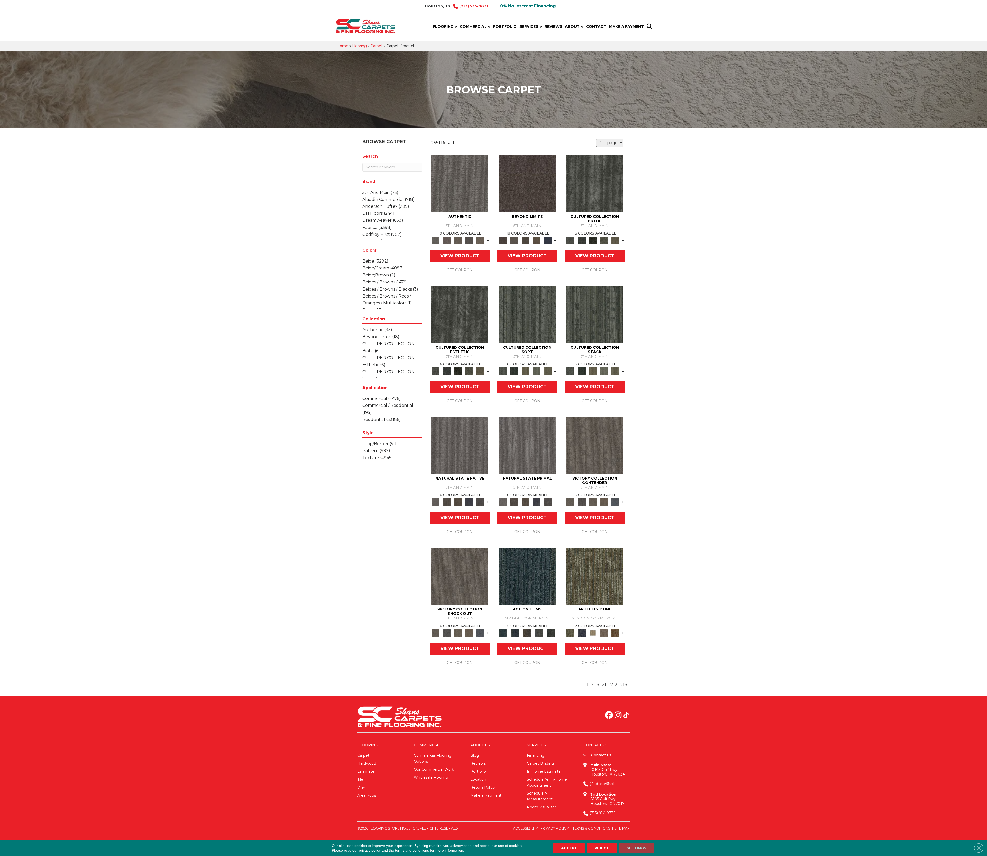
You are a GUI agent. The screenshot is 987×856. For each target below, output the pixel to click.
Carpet (377, 45)
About (572, 26)
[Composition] (604, 240)
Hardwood (366, 763)
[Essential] (446, 502)
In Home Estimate (544, 771)
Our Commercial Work (434, 769)
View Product (459, 256)
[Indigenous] (458, 502)
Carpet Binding (540, 763)
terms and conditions (412, 850)
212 (613, 685)
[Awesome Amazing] (604, 633)
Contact (596, 26)
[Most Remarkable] (581, 633)
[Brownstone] (527, 633)
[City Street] (551, 633)
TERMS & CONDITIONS (591, 828)
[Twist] (548, 371)
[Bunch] (514, 371)
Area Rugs (366, 795)
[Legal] (469, 240)
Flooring (443, 26)
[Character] (581, 240)
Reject (602, 848)
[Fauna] (536, 240)
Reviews (553, 26)
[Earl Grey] (539, 633)
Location (478, 779)
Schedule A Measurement (540, 796)
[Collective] (593, 240)
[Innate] (469, 502)
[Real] (480, 240)
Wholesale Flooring (431, 777)
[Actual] (459, 183)
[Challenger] (594, 445)
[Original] (480, 502)
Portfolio (505, 26)
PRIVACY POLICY (554, 828)
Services (528, 26)
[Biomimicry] (594, 183)
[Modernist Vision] (593, 633)
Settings (636, 848)
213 (623, 685)
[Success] (615, 502)
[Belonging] (459, 445)
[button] (455, 26)
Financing (535, 755)
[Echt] (446, 240)
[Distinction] (615, 240)
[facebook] (609, 715)
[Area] (527, 183)
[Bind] (527, 314)
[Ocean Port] (515, 633)
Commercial (473, 26)
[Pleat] (536, 371)
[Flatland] (548, 240)
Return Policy (482, 787)
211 (605, 685)
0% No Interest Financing (528, 6)
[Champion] (581, 502)
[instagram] (618, 715)
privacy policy (370, 850)
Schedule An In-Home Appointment (547, 782)
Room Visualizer (541, 807)
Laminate (365, 771)
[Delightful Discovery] (594, 576)
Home (342, 45)
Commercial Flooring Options (432, 758)
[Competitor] (593, 502)
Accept (569, 848)
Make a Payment (626, 26)
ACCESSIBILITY (525, 828)
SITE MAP (622, 828)
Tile (360, 779)
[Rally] (604, 502)
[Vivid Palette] (615, 633)
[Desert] (514, 240)
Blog (474, 755)
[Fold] (525, 371)
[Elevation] (525, 240)
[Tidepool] (527, 576)
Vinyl (361, 787)
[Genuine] (458, 240)
